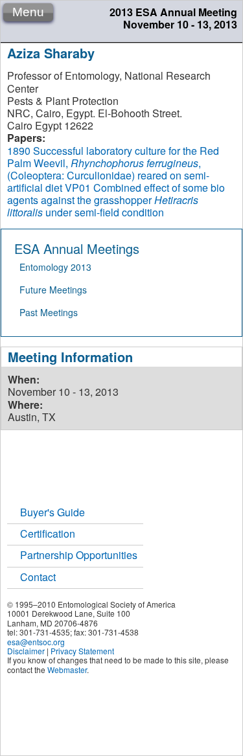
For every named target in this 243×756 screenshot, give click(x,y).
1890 (18, 150)
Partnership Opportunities (78, 554)
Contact (38, 576)
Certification (47, 533)
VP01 (78, 187)
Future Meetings (53, 289)
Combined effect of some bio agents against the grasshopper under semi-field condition (116, 200)
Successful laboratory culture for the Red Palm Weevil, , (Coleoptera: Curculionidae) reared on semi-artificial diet (113, 169)
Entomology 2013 (55, 266)
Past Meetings (48, 312)
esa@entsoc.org (36, 641)
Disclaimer (26, 650)
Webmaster (67, 669)
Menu (28, 12)
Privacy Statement (82, 650)
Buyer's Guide (52, 512)
